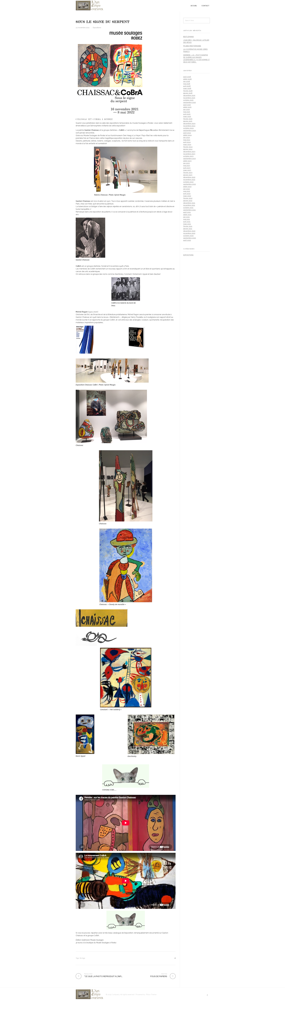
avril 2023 (186, 168)
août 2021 (187, 212)
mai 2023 (186, 165)
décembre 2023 (189, 151)
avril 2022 (186, 193)
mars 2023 (187, 170)
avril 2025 (186, 114)
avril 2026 (187, 86)
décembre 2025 (189, 95)
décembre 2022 (189, 177)
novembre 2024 (189, 126)
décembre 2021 (189, 203)
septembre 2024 (189, 130)
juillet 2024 (187, 135)
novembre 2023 (189, 154)
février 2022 (187, 198)
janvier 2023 (187, 175)
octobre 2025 (188, 100)
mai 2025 (186, 112)
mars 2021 (187, 224)
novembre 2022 (189, 179)
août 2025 (187, 105)
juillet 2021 (187, 215)
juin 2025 (186, 109)
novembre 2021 (189, 205)
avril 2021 (186, 222)
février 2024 (187, 147)
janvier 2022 (187, 200)
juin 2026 (186, 81)
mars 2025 (187, 116)
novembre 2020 (189, 233)
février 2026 (187, 91)
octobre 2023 (188, 156)
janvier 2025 (187, 121)
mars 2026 (187, 88)
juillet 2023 (187, 161)
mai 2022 (186, 191)
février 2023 (187, 172)
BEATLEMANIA (188, 37)
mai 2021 (186, 219)
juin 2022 (186, 189)
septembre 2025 (189, 102)
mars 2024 (187, 144)
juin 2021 (186, 217)
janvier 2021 (187, 229)
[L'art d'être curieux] (90, 5)
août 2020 (187, 240)
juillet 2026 (187, 79)
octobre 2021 (188, 207)
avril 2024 (187, 142)
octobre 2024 (188, 128)
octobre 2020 (188, 236)
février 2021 (187, 226)
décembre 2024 (189, 123)
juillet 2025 (187, 107)
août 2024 (187, 133)
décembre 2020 (189, 231)
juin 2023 (186, 163)
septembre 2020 (189, 238)
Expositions (97, 27)
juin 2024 (186, 137)
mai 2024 (186, 140)
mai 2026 (186, 84)
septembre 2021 (189, 210)
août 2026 (187, 77)
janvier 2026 (187, 93)
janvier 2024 (187, 149)
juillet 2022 (187, 186)
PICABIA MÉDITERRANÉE (192, 46)
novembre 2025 (189, 98)
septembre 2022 (189, 184)
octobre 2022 (188, 182)
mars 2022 (187, 196)
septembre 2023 (189, 158)
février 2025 (187, 119)
